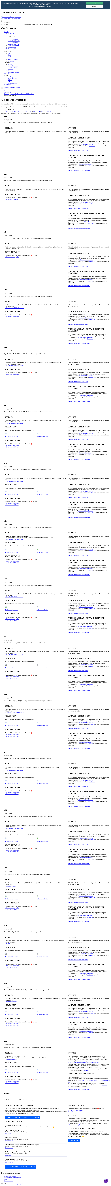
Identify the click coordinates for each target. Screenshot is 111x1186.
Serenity (6, 32)
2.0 (18, 111)
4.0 (36, 111)
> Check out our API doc (11, 447)
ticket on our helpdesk (75, 1125)
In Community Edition (11, 436)
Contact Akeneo (8, 1181)
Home (6, 91)
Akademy (10, 77)
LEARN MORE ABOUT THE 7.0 (78, 150)
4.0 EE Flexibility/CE (14, 42)
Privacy (6, 1179)
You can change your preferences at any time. (40, 6)
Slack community (12, 83)
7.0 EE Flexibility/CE (10, 48)
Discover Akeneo (8, 87)
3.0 (28, 111)
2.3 (26, 111)
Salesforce (10, 69)
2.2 (23, 111)
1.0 (1, 111)
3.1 (31, 111)
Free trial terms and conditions (12, 1177)
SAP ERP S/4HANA (13, 72)
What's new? (7, 84)
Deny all (94, 6)
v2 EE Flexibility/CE (13, 45)
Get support (16, 87)
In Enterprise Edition (42, 436)
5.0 (39, 111)
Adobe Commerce (13, 66)
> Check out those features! (85, 164)
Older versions (12, 47)
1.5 (9, 111)
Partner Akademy (12, 78)
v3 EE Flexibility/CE (13, 44)
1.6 (12, 111)
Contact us (90, 165)
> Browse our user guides (12, 199)
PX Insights (11, 61)
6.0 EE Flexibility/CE (14, 39)
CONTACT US (74, 1140)
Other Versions (8, 33)
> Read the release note (11, 886)
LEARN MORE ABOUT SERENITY (79, 170)
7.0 (44, 111)
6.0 (42, 111)
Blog (9, 81)
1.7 (15, 111)
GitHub (10, 80)
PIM (9, 53)
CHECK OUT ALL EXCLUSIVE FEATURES (20, 1167)
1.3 (4, 111)
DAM (9, 55)
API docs (6, 73)
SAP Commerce (12, 67)
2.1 (20, 111)
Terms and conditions (10, 1176)
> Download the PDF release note (14, 365)
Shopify (10, 64)
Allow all (94, 3)
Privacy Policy (46, 4)
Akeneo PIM (7, 92)
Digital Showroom (13, 59)
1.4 (7, 111)
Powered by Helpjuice (18, 1184)
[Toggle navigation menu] (2, 88)
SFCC (9, 70)
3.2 (34, 111)
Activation (10, 58)
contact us (92, 146)
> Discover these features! (86, 144)
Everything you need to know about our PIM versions (19, 94)
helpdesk (86, 1070)
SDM (9, 56)
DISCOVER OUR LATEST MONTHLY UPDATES (22, 1117)
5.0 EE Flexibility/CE (14, 41)
